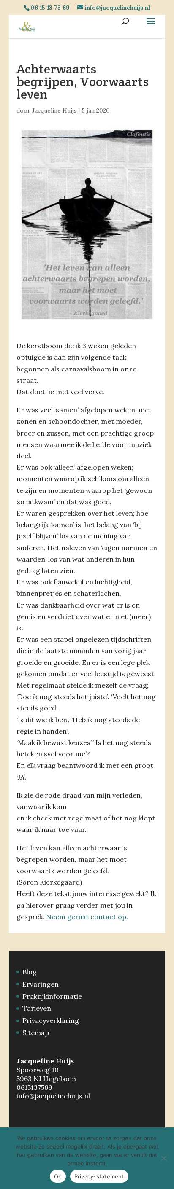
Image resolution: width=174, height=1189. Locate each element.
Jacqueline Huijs (54, 110)
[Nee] (163, 1158)
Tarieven (36, 1008)
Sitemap (35, 1032)
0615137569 (34, 1087)
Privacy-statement (99, 1176)
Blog (29, 972)
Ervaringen (40, 984)
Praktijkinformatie (52, 996)
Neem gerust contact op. (87, 916)
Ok (58, 1176)
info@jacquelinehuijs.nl (53, 1096)
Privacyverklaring (50, 1020)
